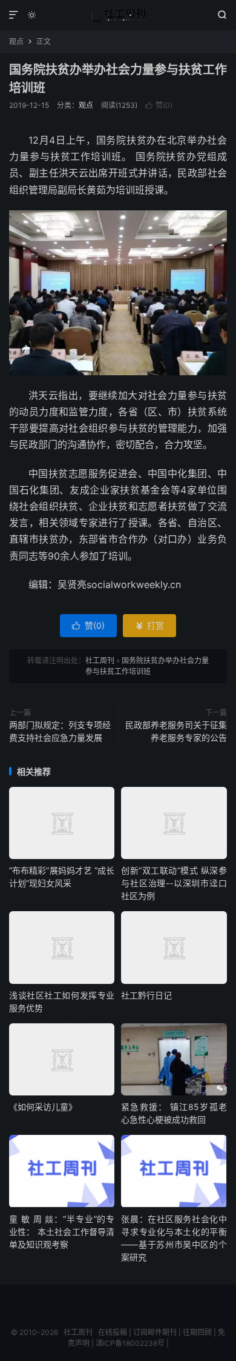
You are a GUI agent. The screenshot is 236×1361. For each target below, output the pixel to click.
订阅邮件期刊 (155, 1332)
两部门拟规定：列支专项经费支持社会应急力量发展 (60, 731)
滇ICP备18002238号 (130, 1343)
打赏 (149, 625)
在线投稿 (112, 1332)
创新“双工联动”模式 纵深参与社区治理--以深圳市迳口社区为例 (173, 883)
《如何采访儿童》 (43, 1107)
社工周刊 (118, 15)
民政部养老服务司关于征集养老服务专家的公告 (176, 731)
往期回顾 (197, 1332)
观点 (16, 41)
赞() (158, 105)
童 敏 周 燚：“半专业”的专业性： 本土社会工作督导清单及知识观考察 (61, 1231)
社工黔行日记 (146, 995)
